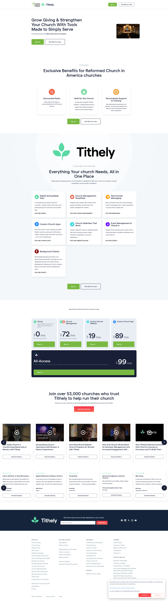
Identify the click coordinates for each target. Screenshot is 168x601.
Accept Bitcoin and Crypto (40, 579)
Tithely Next (117, 550)
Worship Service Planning (39, 571)
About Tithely (117, 542)
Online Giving (35, 545)
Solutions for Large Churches (40, 583)
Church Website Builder (39, 569)
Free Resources (91, 555)
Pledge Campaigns (37, 553)
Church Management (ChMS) (40, 558)
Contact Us (116, 553)
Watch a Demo (63, 545)
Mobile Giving (35, 548)
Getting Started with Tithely (68, 549)
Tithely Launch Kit (91, 561)
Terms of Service (36, 596)
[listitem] (16, 441)
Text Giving (35, 550)
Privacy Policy (50, 596)
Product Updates (64, 561)
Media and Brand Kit (119, 548)
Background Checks (37, 561)
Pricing (33, 589)
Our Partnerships (91, 553)
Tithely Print (35, 576)
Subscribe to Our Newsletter (95, 566)
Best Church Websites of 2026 (123, 573)
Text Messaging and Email (39, 563)
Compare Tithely (91, 548)
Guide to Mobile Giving (93, 563)
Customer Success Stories (94, 542)
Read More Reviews (84, 409)
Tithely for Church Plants (94, 550)
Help (60, 596)
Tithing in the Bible (119, 563)
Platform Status (64, 557)
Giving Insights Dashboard (39, 555)
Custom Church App (37, 566)
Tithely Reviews (91, 545)
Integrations (35, 586)
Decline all (158, 595)
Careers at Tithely (119, 545)
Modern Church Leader (93, 573)
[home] (37, 4)
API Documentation (65, 554)
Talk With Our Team (126, 4)
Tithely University (64, 552)
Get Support (63, 542)
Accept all (145, 595)
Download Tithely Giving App (68, 564)
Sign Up (112, 4)
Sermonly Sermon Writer (39, 574)
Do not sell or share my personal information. (122, 588)
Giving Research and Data (94, 558)
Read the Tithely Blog (120, 560)
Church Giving (36, 542)
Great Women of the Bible (121, 566)
